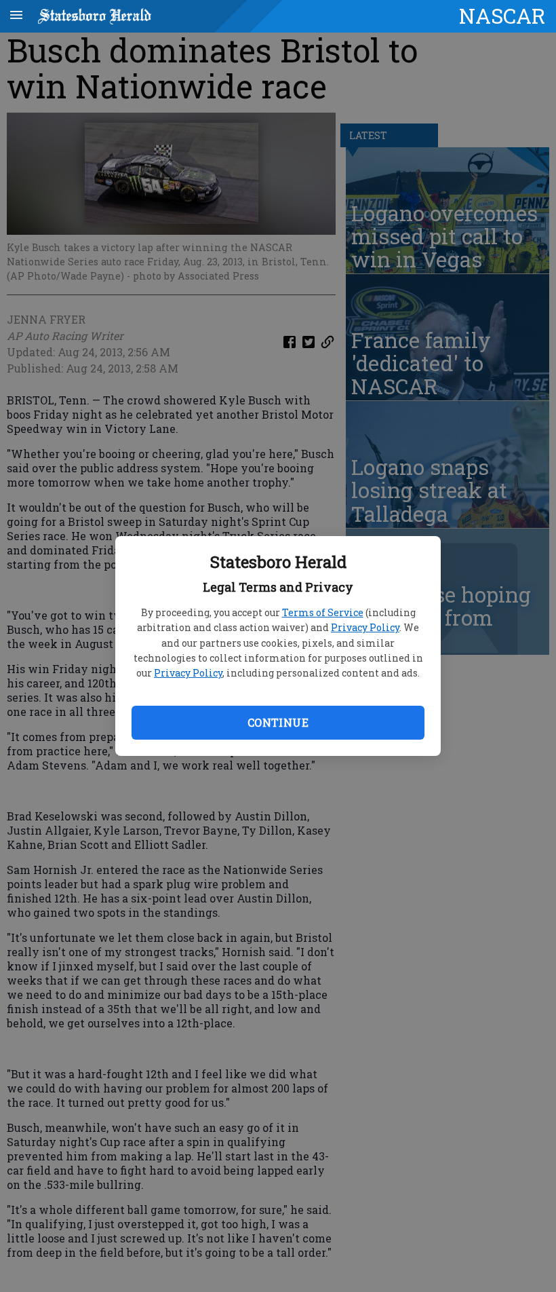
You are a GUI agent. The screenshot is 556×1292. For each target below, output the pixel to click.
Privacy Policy (365, 627)
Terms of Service (322, 612)
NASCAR (502, 15)
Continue (278, 722)
